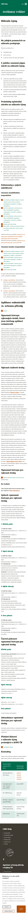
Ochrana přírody (7, 837)
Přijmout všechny (21, 909)
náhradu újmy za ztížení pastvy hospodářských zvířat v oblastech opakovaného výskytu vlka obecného (13, 236)
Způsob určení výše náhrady (9, 224)
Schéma (5, 310)
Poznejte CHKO (7, 833)
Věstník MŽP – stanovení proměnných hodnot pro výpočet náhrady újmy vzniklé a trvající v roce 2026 (13, 228)
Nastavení (7, 906)
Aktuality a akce (7, 841)
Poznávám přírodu (7, 871)
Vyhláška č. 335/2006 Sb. (9, 290)
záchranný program (14, 392)
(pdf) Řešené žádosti (8, 747)
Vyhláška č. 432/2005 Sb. (9, 280)
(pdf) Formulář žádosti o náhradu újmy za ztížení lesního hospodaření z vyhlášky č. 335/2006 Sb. (12, 259)
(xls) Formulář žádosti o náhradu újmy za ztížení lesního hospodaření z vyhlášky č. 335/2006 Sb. (12, 265)
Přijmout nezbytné (8, 911)
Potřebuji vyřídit (7, 839)
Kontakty (6, 844)
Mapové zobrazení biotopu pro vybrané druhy (13, 477)
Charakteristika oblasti (8, 835)
